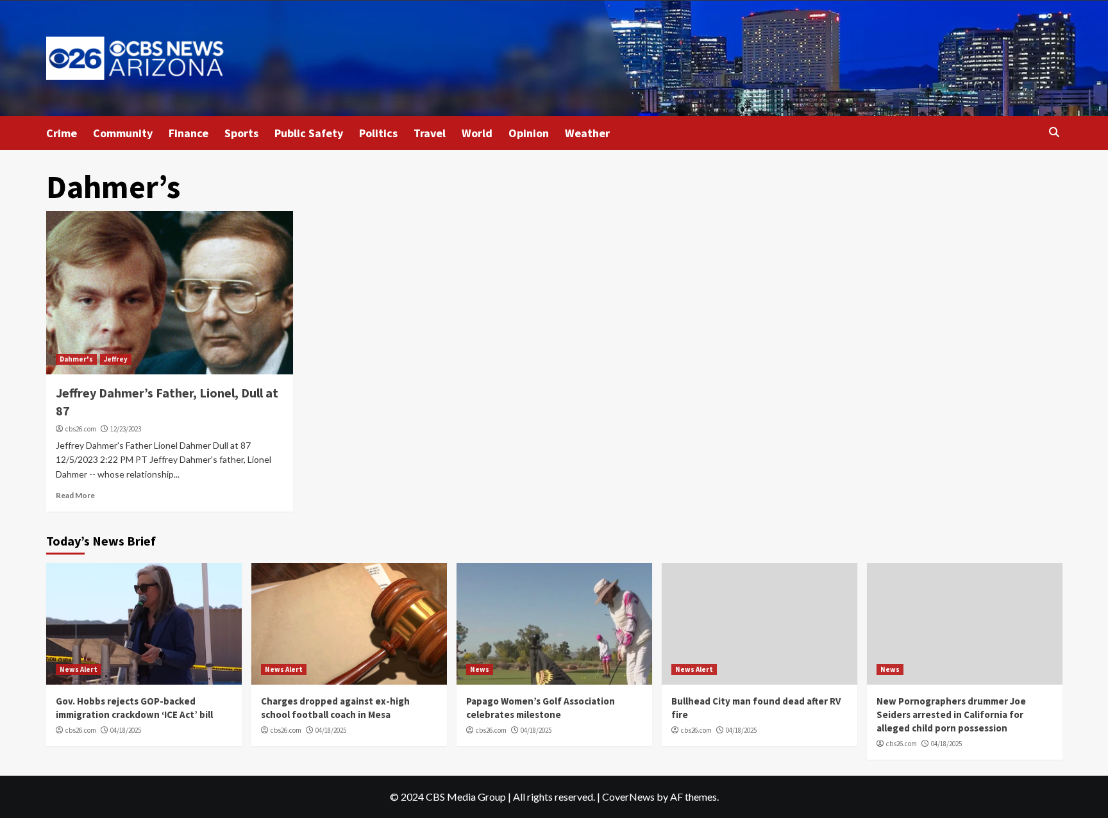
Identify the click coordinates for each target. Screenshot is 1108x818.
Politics (378, 133)
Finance (188, 133)
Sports (241, 133)
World (477, 133)
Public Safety (308, 133)
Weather (587, 133)
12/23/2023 (125, 428)
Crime (61, 133)
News (479, 669)
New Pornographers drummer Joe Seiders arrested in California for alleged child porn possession (951, 714)
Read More (75, 495)
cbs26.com (80, 428)
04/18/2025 (125, 730)
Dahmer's (76, 359)
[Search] (1054, 132)
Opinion (528, 133)
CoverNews (628, 796)
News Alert (78, 669)
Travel (430, 133)
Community (123, 133)
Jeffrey (116, 359)
